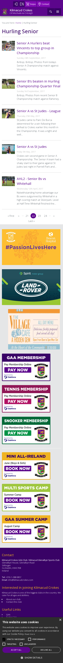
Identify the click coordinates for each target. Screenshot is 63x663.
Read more (30, 634)
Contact (45, 4)
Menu (57, 11)
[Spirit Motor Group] (31, 287)
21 (28, 216)
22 (34, 216)
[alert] (31, 640)
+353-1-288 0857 (13, 577)
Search (50, 11)
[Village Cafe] (30, 329)
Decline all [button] (46, 650)
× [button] (60, 620)
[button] (16, 639)
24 (46, 216)
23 (40, 216)
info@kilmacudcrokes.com (20, 579)
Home (18, 22)
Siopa (33, 4)
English (22, 4)
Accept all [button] (16, 650)
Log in (16, 4)
